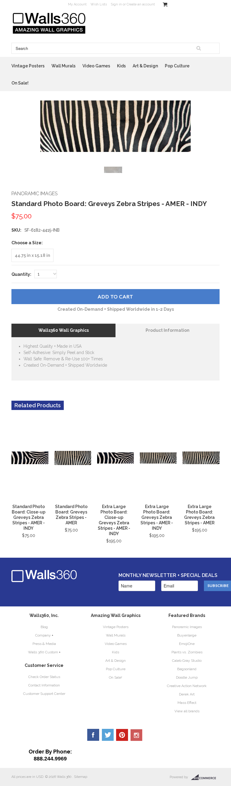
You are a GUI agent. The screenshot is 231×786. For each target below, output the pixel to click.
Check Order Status (44, 677)
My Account (77, 4)
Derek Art (187, 694)
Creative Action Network (187, 686)
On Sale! (20, 83)
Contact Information (44, 685)
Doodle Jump (187, 677)
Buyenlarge (186, 635)
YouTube (137, 735)
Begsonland (186, 669)
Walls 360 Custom (43, 652)
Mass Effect (186, 703)
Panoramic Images (187, 627)
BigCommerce (205, 777)
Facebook (93, 735)
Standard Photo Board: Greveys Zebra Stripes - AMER (71, 514)
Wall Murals (63, 65)
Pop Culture (177, 65)
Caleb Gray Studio (187, 660)
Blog (44, 627)
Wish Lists (99, 4)
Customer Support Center (44, 694)
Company (43, 635)
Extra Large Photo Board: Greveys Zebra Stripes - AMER (199, 514)
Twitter (108, 735)
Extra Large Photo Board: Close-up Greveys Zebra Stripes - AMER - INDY (114, 520)
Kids (121, 65)
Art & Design (145, 65)
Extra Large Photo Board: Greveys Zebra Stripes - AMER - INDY (156, 517)
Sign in (116, 4)
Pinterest (122, 735)
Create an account (141, 4)
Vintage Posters (28, 65)
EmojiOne (187, 644)
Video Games (96, 65)
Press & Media (44, 644)
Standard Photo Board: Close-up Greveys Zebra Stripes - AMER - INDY (28, 517)
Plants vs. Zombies (186, 652)
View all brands (186, 711)
